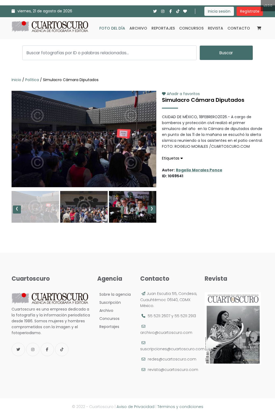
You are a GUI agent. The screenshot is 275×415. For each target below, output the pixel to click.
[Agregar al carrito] (84, 171)
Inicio (17, 79)
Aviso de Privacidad (135, 406)
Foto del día (112, 28)
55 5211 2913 (185, 316)
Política (32, 79)
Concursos (191, 28)
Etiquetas (171, 158)
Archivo (138, 28)
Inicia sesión (219, 11)
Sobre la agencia (114, 294)
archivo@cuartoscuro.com (166, 332)
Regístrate (249, 11)
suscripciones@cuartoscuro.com (172, 349)
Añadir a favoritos (183, 93)
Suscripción (109, 302)
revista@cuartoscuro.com (173, 369)
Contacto (238, 28)
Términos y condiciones (180, 406)
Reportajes (163, 28)
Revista (215, 28)
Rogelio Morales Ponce (199, 170)
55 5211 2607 (159, 316)
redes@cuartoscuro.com (172, 359)
